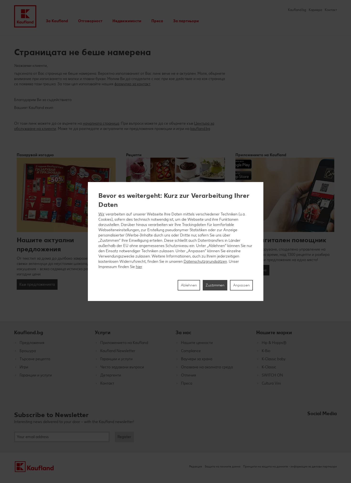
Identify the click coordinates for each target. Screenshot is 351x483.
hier (139, 266)
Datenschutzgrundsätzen (205, 261)
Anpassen (241, 285)
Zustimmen (215, 285)
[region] (175, 241)
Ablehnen (189, 285)
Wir (101, 214)
